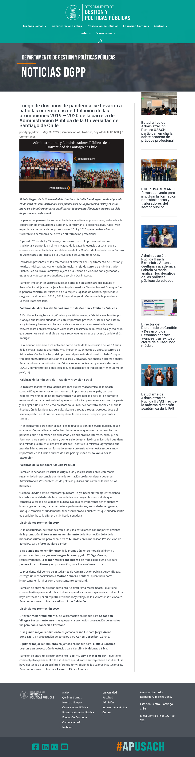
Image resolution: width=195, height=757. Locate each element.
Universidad (109, 692)
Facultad (107, 697)
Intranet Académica (114, 707)
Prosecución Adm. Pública (78, 712)
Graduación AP (71, 132)
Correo (106, 712)
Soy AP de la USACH (106, 132)
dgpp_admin (31, 132)
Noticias (87, 132)
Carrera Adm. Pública (75, 707)
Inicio (65, 692)
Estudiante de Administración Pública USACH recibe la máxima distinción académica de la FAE (159, 401)
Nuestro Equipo (72, 702)
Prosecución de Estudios (102, 26)
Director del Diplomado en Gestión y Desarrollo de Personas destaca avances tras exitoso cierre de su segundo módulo (159, 335)
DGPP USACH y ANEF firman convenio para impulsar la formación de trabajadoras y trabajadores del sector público (158, 198)
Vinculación (104, 33)
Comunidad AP (71, 722)
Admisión (108, 702)
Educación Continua (136, 26)
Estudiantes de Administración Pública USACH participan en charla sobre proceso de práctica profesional (157, 132)
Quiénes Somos (33, 26)
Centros (159, 26)
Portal (84, 33)
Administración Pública (67, 26)
